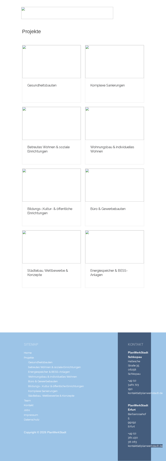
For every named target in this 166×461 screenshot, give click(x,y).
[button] (139, 13)
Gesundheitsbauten (41, 85)
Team (27, 400)
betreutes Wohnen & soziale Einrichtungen (54, 367)
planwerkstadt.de (152, 393)
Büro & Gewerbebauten (108, 209)
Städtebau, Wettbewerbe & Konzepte (51, 395)
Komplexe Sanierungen (107, 85)
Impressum (31, 414)
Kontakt (28, 405)
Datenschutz (31, 419)
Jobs (27, 410)
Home (28, 352)
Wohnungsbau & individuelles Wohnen (52, 376)
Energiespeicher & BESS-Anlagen (49, 371)
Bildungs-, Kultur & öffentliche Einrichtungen (56, 386)
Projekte (29, 357)
